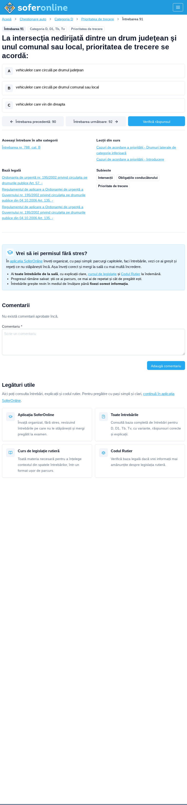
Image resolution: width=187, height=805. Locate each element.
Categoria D (64, 19)
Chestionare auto (33, 19)
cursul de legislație (102, 274)
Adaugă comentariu (166, 366)
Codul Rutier (130, 274)
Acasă (6, 19)
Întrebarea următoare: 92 (93, 122)
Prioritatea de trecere (97, 19)
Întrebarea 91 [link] (132, 19)
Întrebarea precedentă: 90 (36, 122)
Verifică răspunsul (156, 122)
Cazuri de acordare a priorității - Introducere (130, 159)
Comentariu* (12, 326)
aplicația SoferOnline (26, 261)
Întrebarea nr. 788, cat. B (21, 147)
